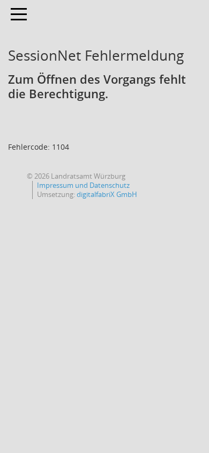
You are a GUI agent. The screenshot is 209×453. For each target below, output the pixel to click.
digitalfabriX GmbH (107, 194)
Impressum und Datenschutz (83, 185)
